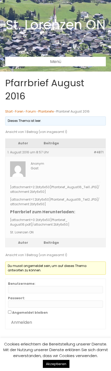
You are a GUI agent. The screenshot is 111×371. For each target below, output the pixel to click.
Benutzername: (21, 283)
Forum (31, 111)
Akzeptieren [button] (56, 363)
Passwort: (16, 298)
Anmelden (21, 322)
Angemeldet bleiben (30, 312)
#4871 (99, 152)
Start (9, 111)
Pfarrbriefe (46, 111)
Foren (19, 111)
